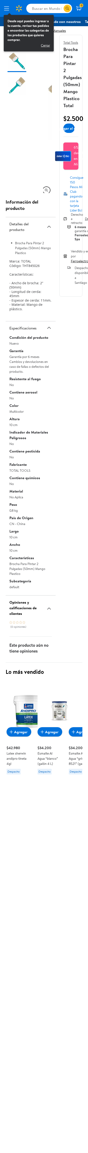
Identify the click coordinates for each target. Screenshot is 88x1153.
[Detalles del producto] (49, 226)
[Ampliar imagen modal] (46, 190)
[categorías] (67, 8)
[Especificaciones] (49, 328)
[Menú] (7, 8)
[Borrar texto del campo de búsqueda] (60, 8)
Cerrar (45, 45)
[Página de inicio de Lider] (19, 8)
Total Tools (70, 42)
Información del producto (22, 205)
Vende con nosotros (64, 21)
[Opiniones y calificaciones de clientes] (49, 606)
